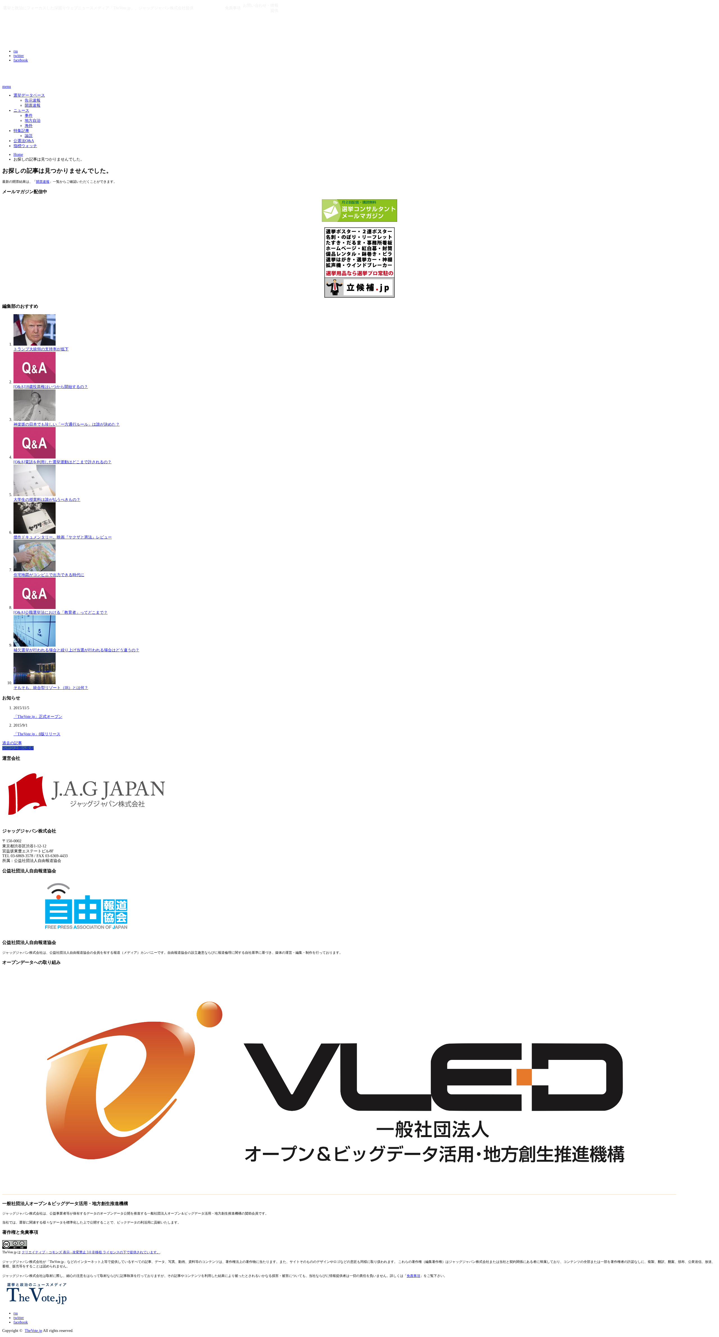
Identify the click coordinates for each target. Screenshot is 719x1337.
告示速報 (32, 100)
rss (15, 51)
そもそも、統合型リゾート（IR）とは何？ (50, 688)
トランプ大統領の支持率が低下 (41, 349)
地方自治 (32, 120)
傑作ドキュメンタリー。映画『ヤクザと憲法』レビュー (62, 537)
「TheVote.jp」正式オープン (37, 717)
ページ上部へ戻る (18, 748)
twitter (18, 56)
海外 (29, 126)
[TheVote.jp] (37, 39)
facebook (20, 60)
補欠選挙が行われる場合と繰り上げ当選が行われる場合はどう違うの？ (76, 650)
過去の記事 (12, 743)
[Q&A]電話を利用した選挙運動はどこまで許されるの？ (62, 462)
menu (6, 87)
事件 (29, 115)
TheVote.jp (33, 1331)
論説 (29, 136)
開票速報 (32, 105)
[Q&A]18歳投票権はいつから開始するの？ (50, 387)
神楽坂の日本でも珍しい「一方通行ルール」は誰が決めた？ (66, 424)
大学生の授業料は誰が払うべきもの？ (46, 500)
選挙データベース (29, 95)
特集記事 (21, 131)
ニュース (21, 110)
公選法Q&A (23, 141)
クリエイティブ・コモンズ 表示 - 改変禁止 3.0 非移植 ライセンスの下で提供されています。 (91, 1252)
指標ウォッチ (25, 146)
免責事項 (413, 1276)
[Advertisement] (68, 75)
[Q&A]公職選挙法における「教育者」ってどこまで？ (60, 612)
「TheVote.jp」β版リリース (36, 734)
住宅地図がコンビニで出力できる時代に (48, 575)
